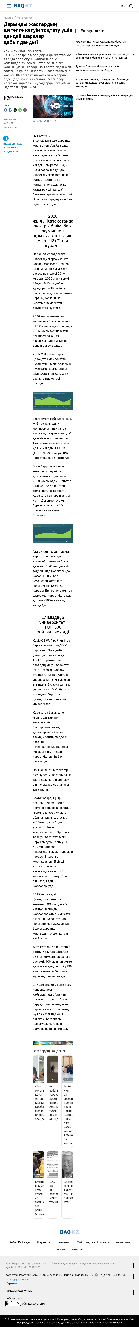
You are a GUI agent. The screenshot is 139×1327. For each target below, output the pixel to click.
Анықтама (123, 1242)
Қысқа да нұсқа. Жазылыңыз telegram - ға (13, 148)
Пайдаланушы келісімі (19, 1290)
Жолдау (77, 1249)
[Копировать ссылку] (25, 110)
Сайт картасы (13, 1297)
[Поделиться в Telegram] (10, 110)
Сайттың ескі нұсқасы (93, 1242)
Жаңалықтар (25, 17)
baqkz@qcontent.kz (17, 1279)
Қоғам (60, 1249)
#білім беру (11, 127)
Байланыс (63, 1242)
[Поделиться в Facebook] (5, 110)
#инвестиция (12, 119)
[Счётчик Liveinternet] (13, 1303)
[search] (131, 6)
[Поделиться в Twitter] (15, 110)
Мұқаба (8, 17)
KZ (123, 6)
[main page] (65, 5)
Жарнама (43, 1242)
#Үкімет (8, 123)
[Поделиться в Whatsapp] (20, 110)
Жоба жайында (20, 1242)
